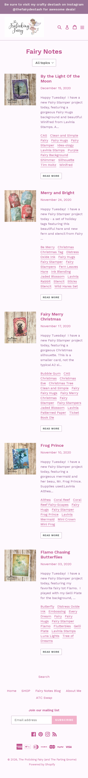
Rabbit (46, 281)
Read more (51, 175)
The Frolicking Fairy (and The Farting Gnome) (48, 759)
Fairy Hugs (59, 140)
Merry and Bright (57, 192)
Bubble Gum (51, 373)
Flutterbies (62, 626)
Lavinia (73, 276)
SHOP (25, 691)
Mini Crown (67, 519)
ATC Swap (44, 698)
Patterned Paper (53, 413)
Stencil (59, 281)
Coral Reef (62, 500)
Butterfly (47, 606)
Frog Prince (52, 445)
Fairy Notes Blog (48, 691)
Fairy (44, 140)
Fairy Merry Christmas (52, 316)
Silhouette (66, 160)
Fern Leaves (68, 267)
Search (44, 677)
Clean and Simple (64, 135)
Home (11, 691)
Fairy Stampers (69, 403)
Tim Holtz (48, 165)
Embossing (57, 611)
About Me (73, 691)
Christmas (66, 247)
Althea (46, 500)
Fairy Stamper (52, 262)
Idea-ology (65, 145)
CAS (44, 135)
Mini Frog (48, 524)
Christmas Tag (52, 252)
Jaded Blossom (52, 276)
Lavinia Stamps (53, 150)
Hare (44, 271)
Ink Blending (61, 271)
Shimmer (48, 160)
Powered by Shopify (42, 764)
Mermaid (48, 519)
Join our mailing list (44, 710)
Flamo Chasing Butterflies (55, 554)
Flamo (46, 626)
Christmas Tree (61, 383)
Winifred (66, 165)
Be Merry (48, 247)
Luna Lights (50, 636)
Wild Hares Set (66, 286)
